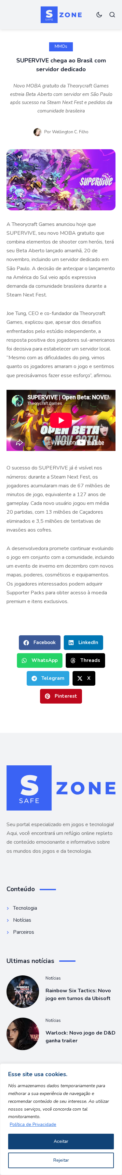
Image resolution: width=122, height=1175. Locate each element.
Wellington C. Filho (70, 132)
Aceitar (61, 1141)
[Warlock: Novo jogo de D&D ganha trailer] (23, 1034)
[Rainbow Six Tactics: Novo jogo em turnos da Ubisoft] (23, 991)
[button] (40, 642)
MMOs (61, 46)
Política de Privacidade (33, 1124)
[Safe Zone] (61, 14)
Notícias (53, 978)
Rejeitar (61, 1160)
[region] (61, 1119)
